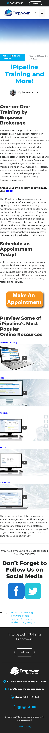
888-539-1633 (32, 697)
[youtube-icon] (34, 707)
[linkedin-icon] (19, 707)
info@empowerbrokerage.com (27, 689)
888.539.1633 (16, 3)
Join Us (35, 3)
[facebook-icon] (14, 707)
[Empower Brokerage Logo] (24, 671)
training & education (22, 619)
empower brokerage (22, 612)
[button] (36, 13)
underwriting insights (23, 622)
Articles (7, 56)
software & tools (20, 615)
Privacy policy (24, 726)
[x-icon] (29, 707)
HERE (9, 191)
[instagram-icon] (24, 707)
